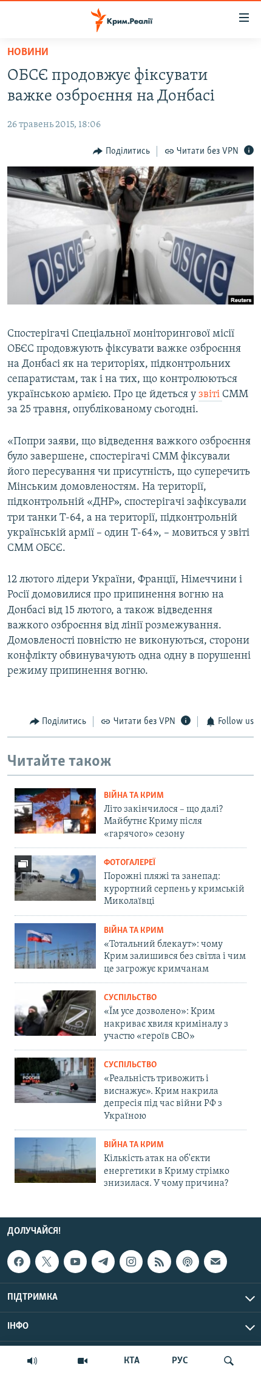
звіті (210, 394)
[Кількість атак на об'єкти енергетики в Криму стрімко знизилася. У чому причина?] (55, 1160)
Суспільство (130, 997)
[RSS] (159, 1261)
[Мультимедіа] (82, 1361)
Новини (28, 52)
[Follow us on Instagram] (131, 1261)
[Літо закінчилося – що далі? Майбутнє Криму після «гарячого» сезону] (55, 811)
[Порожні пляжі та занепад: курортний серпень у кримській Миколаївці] (55, 878)
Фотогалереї (129, 862)
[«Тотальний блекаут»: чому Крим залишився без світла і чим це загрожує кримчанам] (55, 946)
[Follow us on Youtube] (75, 1261)
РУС (180, 1361)
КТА (132, 1361)
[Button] (121, 151)
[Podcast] (187, 1261)
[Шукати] (229, 1361)
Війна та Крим (134, 795)
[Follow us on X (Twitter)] (46, 1261)
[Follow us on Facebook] (18, 1261)
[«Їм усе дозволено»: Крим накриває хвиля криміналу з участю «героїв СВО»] (55, 1013)
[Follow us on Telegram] (103, 1261)
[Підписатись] (215, 1261)
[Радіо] (32, 1361)
